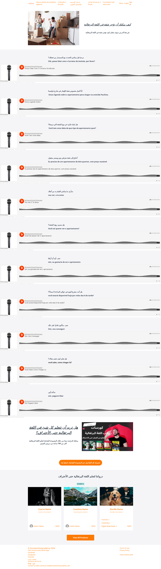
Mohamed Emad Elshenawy (7, 82)
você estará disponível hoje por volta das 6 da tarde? (28, 316)
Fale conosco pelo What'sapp (38, 550)
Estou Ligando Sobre (20, 116)
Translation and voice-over (108, 3)
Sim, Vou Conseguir (20, 350)
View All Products (80, 537)
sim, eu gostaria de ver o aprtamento (24, 283)
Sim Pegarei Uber (19, 417)
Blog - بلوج (31, 563)
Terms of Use (124, 548)
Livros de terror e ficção (94, 3)
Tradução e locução (62, 3)
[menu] (83, 3)
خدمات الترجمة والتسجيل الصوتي (75, 3)
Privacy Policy (124, 550)
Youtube (31, 557)
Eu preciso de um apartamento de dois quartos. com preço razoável (32, 182)
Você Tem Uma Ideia (20, 149)
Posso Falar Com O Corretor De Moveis (25, 82)
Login (126, 3)
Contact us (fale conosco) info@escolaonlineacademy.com (49, 566)
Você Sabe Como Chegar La (22, 383)
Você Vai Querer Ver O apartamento (24, 249)
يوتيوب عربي (32, 559)
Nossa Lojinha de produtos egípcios (46, 3)
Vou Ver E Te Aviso (20, 216)
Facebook (31, 552)
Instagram (31, 555)
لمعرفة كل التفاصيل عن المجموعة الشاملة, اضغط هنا (80, 462)
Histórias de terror (34, 561)
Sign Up (130, 3)
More (121, 3)
